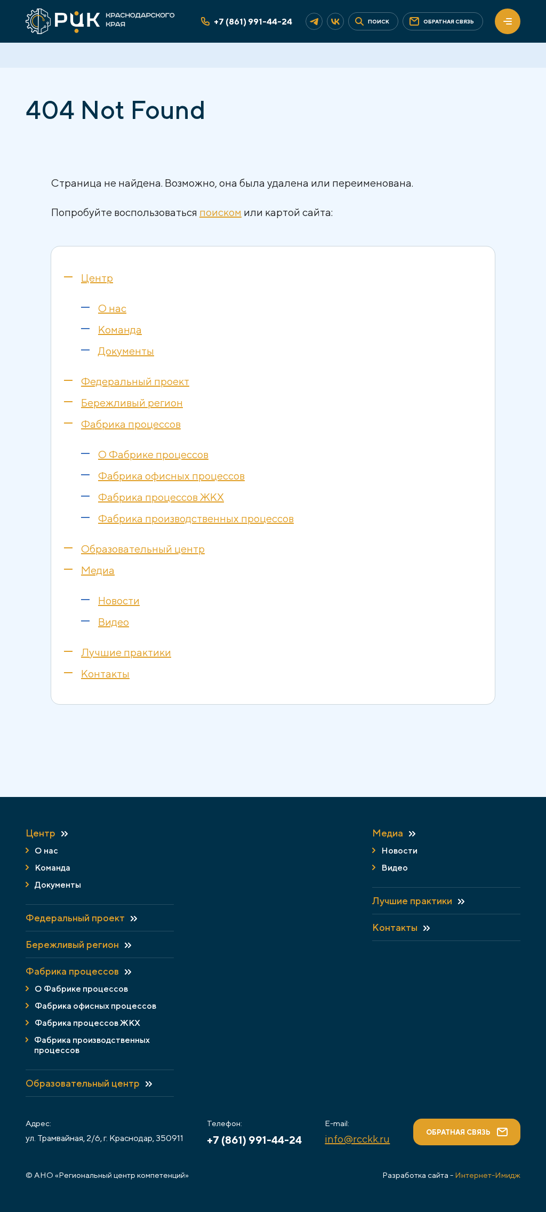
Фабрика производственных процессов (196, 518)
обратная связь (448, 21)
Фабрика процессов (131, 424)
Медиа (98, 570)
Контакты (105, 673)
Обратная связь (458, 1132)
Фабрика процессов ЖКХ (161, 497)
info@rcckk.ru (357, 1139)
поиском (220, 212)
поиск (378, 21)
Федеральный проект (135, 381)
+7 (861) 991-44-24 (253, 22)
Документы (126, 351)
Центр (97, 278)
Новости (119, 600)
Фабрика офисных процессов (171, 475)
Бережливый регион (132, 402)
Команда (120, 329)
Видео (113, 622)
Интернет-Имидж (487, 1174)
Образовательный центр (143, 549)
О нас (112, 308)
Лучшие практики (126, 652)
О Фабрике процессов (153, 454)
